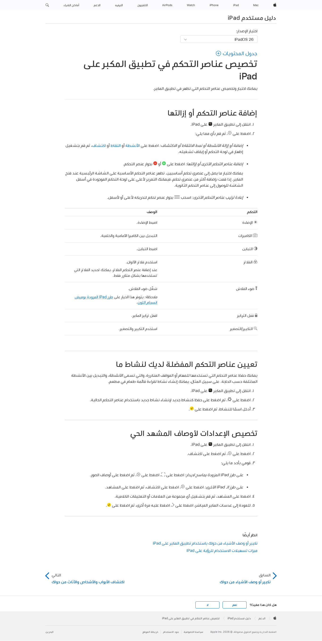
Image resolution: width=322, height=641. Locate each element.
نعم (234, 605)
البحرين (49, 632)
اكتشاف (99, 145)
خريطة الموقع (150, 632)
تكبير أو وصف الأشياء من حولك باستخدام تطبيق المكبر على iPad (205, 543)
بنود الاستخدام (171, 632)
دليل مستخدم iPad (252, 18)
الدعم (262, 618)
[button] (47, 5)
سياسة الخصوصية (193, 632)
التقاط (116, 145)
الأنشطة (132, 145)
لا (207, 605)
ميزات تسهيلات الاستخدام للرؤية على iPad (221, 550)
